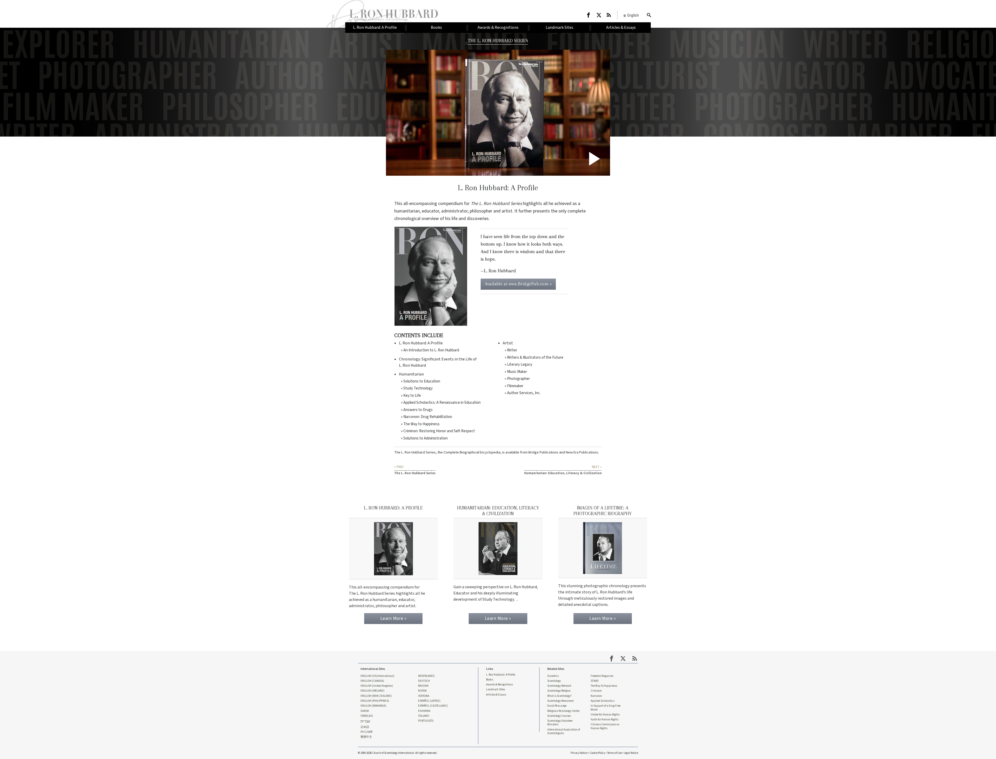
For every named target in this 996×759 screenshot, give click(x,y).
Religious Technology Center (563, 711)
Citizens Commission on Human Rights (605, 726)
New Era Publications (582, 452)
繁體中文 (366, 737)
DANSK (365, 711)
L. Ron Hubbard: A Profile (500, 675)
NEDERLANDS (426, 676)
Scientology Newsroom (560, 701)
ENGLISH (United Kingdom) (377, 686)
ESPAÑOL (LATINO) (429, 701)
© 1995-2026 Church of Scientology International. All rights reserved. (397, 753)
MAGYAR (423, 686)
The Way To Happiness (604, 686)
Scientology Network (559, 686)
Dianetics (553, 676)
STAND (595, 681)
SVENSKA (423, 696)
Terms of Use (614, 753)
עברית (365, 721)
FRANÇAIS (367, 716)
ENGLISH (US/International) (377, 676)
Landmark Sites (495, 689)
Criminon (596, 691)
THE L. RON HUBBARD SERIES (498, 40)
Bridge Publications (543, 452)
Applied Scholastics (602, 701)
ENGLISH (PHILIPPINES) (375, 701)
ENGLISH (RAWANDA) (373, 706)
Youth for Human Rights (604, 719)
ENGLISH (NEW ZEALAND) (376, 696)
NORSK (422, 691)
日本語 (365, 727)
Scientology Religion (559, 691)
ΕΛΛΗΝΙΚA (424, 711)
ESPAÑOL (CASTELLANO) (433, 706)
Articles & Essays (496, 695)
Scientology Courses (559, 716)
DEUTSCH (424, 681)
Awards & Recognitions (499, 684)
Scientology (554, 681)
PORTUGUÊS (425, 721)
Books (489, 680)
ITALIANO (423, 716)
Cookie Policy (597, 753)
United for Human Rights (605, 715)
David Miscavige (556, 706)
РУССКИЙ (366, 732)
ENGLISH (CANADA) (372, 681)
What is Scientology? (559, 696)
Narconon (596, 696)
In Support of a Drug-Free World (605, 707)
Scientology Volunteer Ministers (560, 722)
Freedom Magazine (602, 676)
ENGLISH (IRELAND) (372, 691)
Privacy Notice (579, 753)
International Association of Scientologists (563, 731)
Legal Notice (631, 753)
